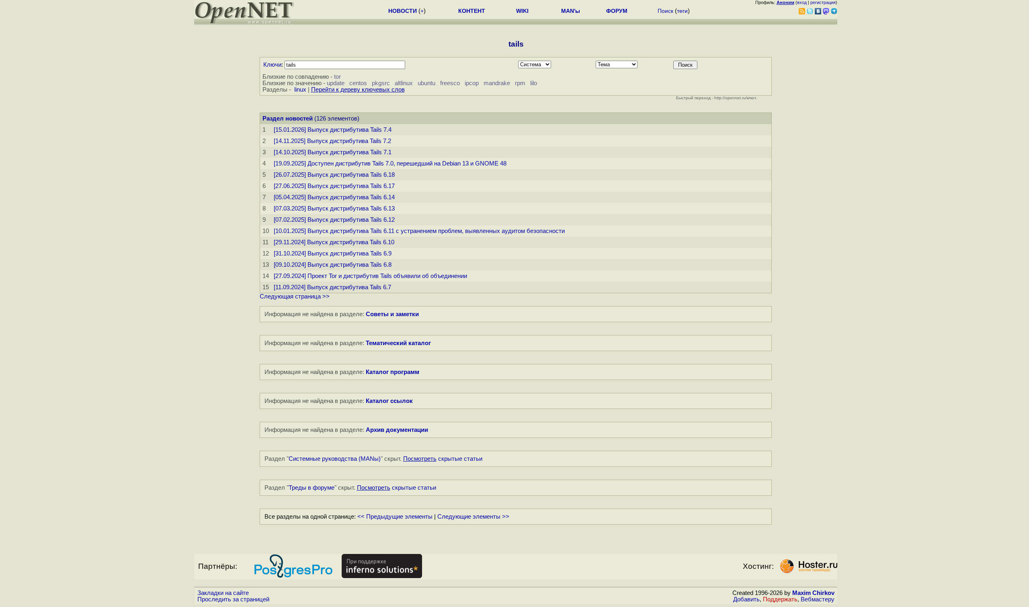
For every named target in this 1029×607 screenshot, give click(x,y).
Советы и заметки (392, 314)
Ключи (272, 64)
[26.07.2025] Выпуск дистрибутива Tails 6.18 (334, 175)
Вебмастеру (817, 599)
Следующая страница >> (295, 296)
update (335, 83)
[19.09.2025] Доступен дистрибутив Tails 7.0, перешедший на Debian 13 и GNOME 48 (390, 163)
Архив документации (397, 430)
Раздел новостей (287, 118)
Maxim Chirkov (813, 593)
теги (682, 11)
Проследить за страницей (233, 599)
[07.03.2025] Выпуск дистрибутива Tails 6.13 (334, 208)
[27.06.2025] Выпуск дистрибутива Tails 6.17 (334, 186)
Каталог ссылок (389, 401)
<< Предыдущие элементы (395, 516)
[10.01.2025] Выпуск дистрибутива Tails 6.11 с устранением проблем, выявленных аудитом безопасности (419, 231)
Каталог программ (392, 372)
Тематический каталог (398, 343)
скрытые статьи (442, 459)
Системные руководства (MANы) (335, 459)
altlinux (404, 83)
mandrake (497, 83)
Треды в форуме (311, 487)
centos (358, 83)
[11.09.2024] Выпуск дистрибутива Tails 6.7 (332, 287)
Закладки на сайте (223, 593)
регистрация (823, 2)
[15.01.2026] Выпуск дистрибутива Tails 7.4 (333, 130)
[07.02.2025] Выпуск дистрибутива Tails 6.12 (334, 220)
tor (337, 77)
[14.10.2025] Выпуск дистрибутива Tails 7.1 (333, 152)
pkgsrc (381, 83)
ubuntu (426, 83)
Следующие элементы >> (473, 516)
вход (802, 2)
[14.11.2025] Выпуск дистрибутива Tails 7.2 (332, 141)
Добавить (746, 599)
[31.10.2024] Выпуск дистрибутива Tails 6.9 (333, 253)
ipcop (472, 83)
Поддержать (780, 599)
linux (300, 89)
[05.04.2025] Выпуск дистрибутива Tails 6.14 (334, 197)
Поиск (665, 11)
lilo (533, 83)
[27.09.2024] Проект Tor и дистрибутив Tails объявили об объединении (370, 276)
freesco (450, 83)
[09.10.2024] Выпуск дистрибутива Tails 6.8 (333, 265)
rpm (520, 83)
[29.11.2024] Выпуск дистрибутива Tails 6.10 (334, 242)
